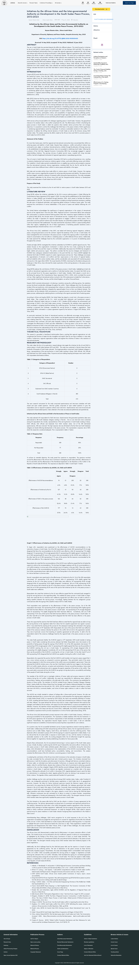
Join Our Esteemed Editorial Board (92, 955)
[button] (46, 3)
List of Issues (114, 945)
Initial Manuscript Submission (64, 938)
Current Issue (114, 942)
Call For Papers (34, 938)
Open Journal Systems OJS (10, 955)
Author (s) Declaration (62, 948)
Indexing (6, 945)
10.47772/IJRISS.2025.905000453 (103, 19)
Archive (6, 952)
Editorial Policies (34, 945)
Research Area (7, 942)
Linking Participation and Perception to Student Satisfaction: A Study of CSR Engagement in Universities (101, 57)
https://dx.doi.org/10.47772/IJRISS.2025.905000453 (60, 38)
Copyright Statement (35, 952)
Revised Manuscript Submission (65, 942)
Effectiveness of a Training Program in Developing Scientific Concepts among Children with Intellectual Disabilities (101, 82)
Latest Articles (114, 938)
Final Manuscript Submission (64, 945)
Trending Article (115, 952)
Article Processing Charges (10, 948)
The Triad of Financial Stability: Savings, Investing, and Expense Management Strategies (102, 70)
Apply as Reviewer (88, 948)
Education (75, 20)
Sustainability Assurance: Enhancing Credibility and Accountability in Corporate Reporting (101, 63)
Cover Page (60, 952)
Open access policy (35, 942)
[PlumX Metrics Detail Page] (102, 44)
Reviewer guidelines (89, 942)
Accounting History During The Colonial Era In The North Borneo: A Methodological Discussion (102, 76)
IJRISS (12, 3)
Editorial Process (34, 948)
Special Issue (114, 948)
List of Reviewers (88, 945)
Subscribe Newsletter (116, 955)
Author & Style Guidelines (90, 938)
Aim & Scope (7, 938)
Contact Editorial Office (63, 955)
